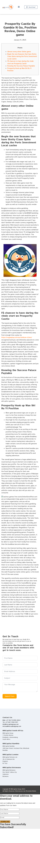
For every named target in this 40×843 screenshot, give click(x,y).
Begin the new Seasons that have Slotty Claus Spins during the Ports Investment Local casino (22, 56)
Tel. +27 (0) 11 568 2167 (10, 722)
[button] (30, 7)
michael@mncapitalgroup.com (12, 726)
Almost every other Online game (19, 52)
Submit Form (9, 696)
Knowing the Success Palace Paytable (21, 66)
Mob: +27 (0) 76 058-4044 (11, 720)
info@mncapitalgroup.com (11, 724)
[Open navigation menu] (18, 7)
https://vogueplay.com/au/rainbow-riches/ (16, 337)
